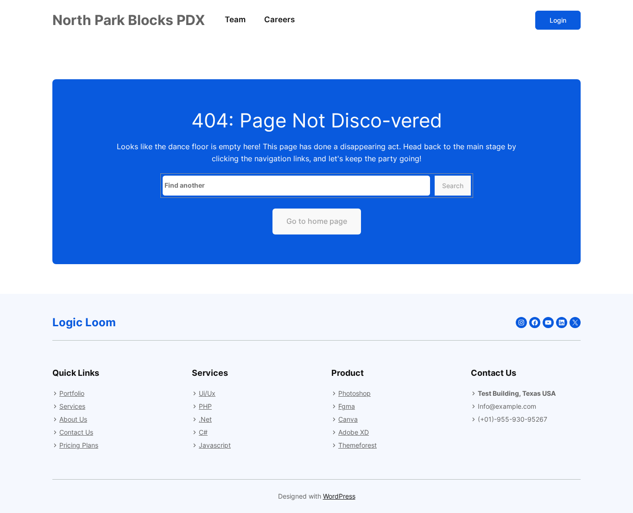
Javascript (215, 445)
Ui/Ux (207, 393)
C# (203, 432)
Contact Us (76, 432)
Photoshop (354, 393)
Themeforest (357, 445)
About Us (73, 419)
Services (72, 406)
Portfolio (71, 393)
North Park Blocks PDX (128, 20)
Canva (348, 419)
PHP (205, 406)
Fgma (346, 406)
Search (452, 186)
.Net (205, 419)
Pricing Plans (78, 445)
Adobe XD (353, 432)
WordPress (339, 496)
